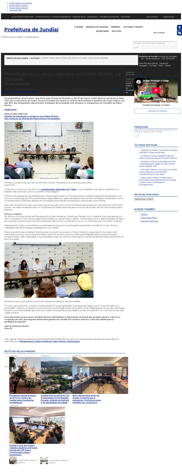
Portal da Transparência (61, 17)
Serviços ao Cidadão (97, 27)
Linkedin (167, 26)
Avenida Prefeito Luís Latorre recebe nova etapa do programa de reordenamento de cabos (158, 171)
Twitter (168, 65)
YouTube (163, 26)
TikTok (159, 26)
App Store (167, 32)
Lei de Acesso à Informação (23, 17)
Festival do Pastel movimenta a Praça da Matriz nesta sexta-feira (158, 151)
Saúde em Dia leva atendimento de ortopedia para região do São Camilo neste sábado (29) (157, 163)
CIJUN (128, 83)
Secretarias (102, 31)
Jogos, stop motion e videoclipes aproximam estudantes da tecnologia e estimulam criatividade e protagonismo (157, 181)
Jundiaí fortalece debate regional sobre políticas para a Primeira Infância (158, 157)
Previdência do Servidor (109, 17)
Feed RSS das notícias (148, 63)
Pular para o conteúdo (20, 3)
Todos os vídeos (157, 111)
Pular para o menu (18, 5)
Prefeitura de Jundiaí (31, 29)
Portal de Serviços (43, 17)
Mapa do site (15, 10)
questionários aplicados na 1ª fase (58, 189)
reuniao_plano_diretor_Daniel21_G (58, 460)
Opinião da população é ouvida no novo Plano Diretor (31, 116)
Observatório (92, 17)
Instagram (155, 26)
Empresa (115, 27)
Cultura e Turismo (133, 27)
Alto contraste (152, 17)
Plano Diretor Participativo (66, 341)
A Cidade (78, 27)
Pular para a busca (18, 8)
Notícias (116, 31)
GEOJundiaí (125, 17)
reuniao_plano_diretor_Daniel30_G (27, 460)
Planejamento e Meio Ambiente (36, 341)
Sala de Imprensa (149, 221)
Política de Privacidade (129, 89)
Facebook (163, 63)
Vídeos (144, 214)
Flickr (171, 26)
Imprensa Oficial (79, 17)
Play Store (171, 32)
